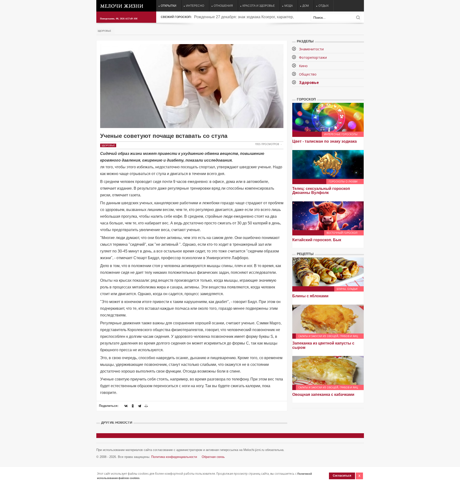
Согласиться (342, 475)
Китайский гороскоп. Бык (316, 240)
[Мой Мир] (146, 406)
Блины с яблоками (310, 296)
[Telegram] (139, 406)
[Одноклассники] (133, 406)
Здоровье (104, 30)
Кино (303, 65)
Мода (288, 5)
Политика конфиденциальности (174, 457)
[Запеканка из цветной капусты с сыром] (328, 319)
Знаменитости (311, 49)
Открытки (168, 5)
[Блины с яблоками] (328, 272)
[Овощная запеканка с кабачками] (328, 370)
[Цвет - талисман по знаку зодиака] (328, 117)
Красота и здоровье (258, 5)
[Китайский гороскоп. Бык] (328, 215)
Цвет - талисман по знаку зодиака (324, 141)
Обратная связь (213, 457)
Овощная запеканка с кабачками (323, 394)
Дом (305, 5)
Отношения (223, 5)
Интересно (195, 5)
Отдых (323, 5)
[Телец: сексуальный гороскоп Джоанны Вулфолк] (328, 164)
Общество (307, 74)
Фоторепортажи (313, 57)
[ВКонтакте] (126, 406)
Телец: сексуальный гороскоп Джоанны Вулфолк (321, 191)
